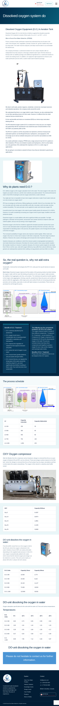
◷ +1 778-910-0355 (45, 685)
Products (26, 694)
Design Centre (27, 689)
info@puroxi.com (44, 680)
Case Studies (27, 691)
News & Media (27, 696)
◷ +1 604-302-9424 (45, 682)
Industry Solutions (28, 684)
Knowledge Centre (28, 687)
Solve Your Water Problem (28, 681)
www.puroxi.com (28, 135)
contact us (37, 656)
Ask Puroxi (49, 3)
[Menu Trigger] (56, 4)
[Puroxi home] (5, 4)
